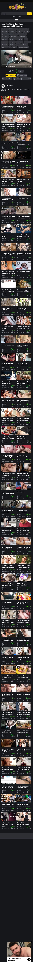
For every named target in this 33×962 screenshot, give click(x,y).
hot (26, 39)
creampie (4, 39)
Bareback (4, 31)
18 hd (23, 34)
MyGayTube (20, 1)
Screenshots (8, 78)
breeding (12, 39)
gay (18, 44)
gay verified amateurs (7, 34)
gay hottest (5, 36)
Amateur (26, 28)
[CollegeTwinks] (3, 86)
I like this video (10, 71)
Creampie (11, 28)
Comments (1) (27, 78)
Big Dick (12, 31)
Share (17, 78)
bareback (4, 44)
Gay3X (12, 1)
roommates (22, 36)
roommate (19, 41)
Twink (3, 28)
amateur (27, 41)
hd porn (24, 44)
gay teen (4, 41)
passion (20, 39)
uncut (14, 47)
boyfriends (13, 36)
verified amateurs (23, 47)
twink (17, 34)
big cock (26, 31)
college (12, 41)
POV (19, 31)
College (18, 28)
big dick (12, 44)
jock (3, 47)
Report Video (23, 75)
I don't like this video (13, 71)
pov (9, 47)
